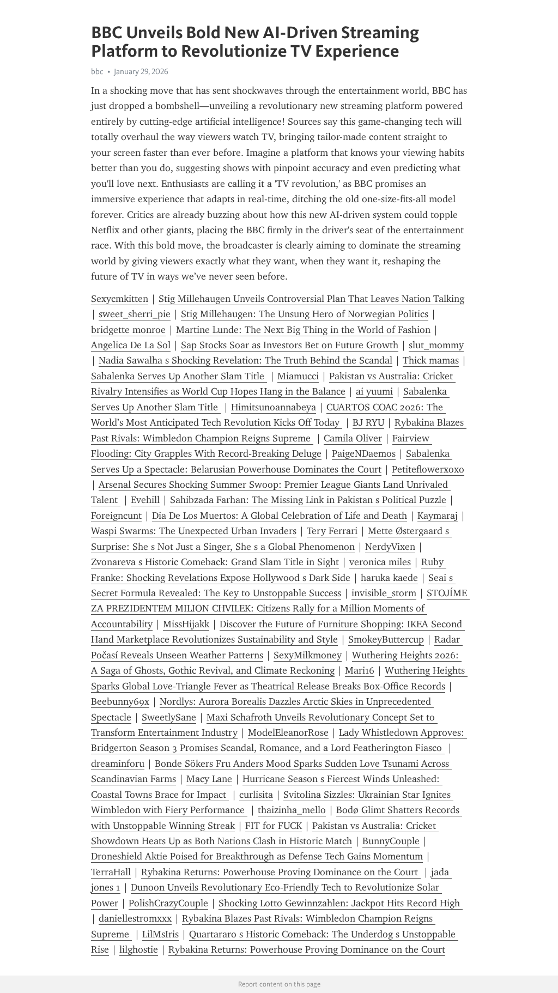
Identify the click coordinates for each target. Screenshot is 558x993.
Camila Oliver (353, 438)
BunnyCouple (391, 841)
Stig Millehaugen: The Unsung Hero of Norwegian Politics (304, 314)
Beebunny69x (120, 701)
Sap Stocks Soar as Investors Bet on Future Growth (289, 345)
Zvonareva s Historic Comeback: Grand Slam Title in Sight (215, 562)
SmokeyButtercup (386, 639)
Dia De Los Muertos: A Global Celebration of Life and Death (279, 516)
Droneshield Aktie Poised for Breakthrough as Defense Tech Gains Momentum (257, 856)
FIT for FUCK (273, 826)
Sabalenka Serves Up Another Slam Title (179, 376)
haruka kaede (389, 578)
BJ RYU (368, 422)
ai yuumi (374, 391)
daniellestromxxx (135, 918)
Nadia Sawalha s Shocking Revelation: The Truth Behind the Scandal (245, 360)
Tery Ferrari (332, 531)
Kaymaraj (437, 516)
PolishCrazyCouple (168, 903)
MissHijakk (186, 624)
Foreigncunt (116, 516)
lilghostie (138, 949)
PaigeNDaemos (364, 453)
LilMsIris (160, 934)
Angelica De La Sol (131, 345)
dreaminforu (117, 764)
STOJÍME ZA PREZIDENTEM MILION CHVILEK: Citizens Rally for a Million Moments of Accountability (280, 608)
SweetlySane (169, 717)
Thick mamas (431, 360)
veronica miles (380, 562)
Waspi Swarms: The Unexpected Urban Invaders (193, 531)
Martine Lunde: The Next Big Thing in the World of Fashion (303, 330)
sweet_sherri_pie (135, 314)
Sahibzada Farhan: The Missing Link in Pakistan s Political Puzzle (308, 500)
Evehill (145, 500)
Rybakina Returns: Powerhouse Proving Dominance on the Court (281, 872)
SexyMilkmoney (308, 655)
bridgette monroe (128, 330)
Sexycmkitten (119, 299)
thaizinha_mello (292, 810)
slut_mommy (436, 345)
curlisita (256, 795)
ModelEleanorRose (288, 732)
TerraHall (111, 872)
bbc (97, 71)
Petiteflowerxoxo (428, 469)
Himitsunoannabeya (273, 407)
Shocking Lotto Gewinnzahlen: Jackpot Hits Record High (341, 903)
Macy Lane (209, 779)
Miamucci (298, 376)
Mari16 (359, 670)
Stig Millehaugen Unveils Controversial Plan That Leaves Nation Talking (311, 299)
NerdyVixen (390, 547)
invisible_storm (383, 593)
